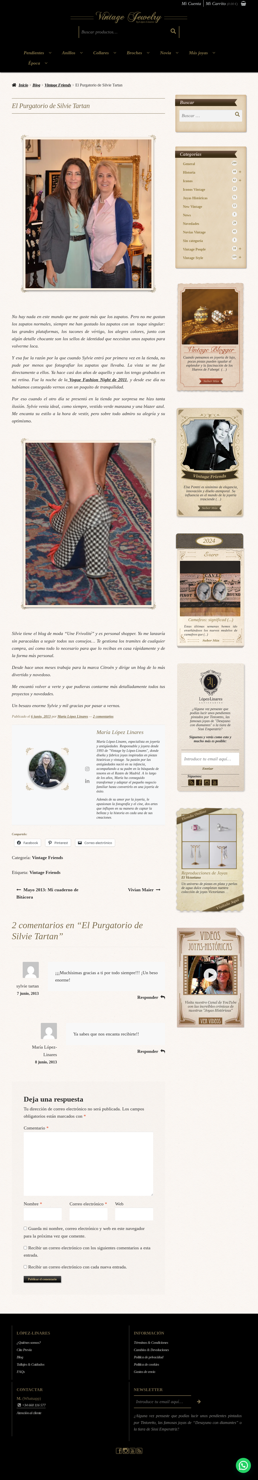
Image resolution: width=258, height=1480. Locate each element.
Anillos (68, 52)
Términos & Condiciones (151, 1343)
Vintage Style (212, 258)
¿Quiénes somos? (29, 1343)
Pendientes (34, 52)
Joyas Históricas (209, 198)
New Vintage (209, 206)
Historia (212, 172)
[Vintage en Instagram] (207, 782)
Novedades (209, 223)
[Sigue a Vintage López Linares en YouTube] (133, 1453)
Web (119, 1203)
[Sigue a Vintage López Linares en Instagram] (126, 1453)
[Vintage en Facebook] (199, 782)
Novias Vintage (209, 232)
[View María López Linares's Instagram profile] (87, 769)
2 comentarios (103, 716)
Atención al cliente (29, 1413)
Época (34, 63)
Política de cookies (146, 1364)
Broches (134, 52)
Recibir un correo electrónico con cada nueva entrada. (77, 1266)
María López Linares (72, 716)
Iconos (212, 181)
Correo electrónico (88, 1203)
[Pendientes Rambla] (223, 855)
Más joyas (198, 52)
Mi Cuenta (191, 3)
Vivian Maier (141, 889)
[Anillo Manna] (223, 828)
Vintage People (212, 249)
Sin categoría (209, 240)
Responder (147, 997)
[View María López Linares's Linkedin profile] (87, 781)
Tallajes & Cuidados (30, 1364)
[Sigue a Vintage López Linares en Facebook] (119, 1453)
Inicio (23, 85)
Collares (101, 52)
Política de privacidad (148, 1357)
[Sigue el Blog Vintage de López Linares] (139, 1453)
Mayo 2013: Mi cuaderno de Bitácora (47, 893)
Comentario (36, 1127)
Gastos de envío (144, 1372)
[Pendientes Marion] (195, 855)
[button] (243, 1465)
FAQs (21, 1372)
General (210, 164)
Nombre (33, 1203)
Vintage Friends (58, 85)
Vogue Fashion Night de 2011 (97, 379)
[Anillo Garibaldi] (195, 828)
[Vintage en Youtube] (215, 782)
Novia (165, 52)
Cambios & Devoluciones (151, 1350)
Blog (36, 85)
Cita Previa (24, 1350)
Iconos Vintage (209, 189)
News (209, 215)
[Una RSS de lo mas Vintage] (191, 782)
